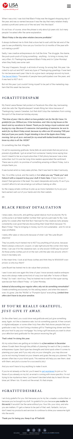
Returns (17, 432)
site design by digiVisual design (29, 434)
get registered (48, 371)
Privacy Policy (34, 432)
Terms (24, 432)
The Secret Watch (10, 76)
